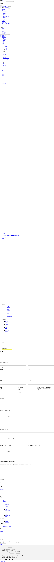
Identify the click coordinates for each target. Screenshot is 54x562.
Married (20, 389)
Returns (3, 75)
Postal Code (29, 380)
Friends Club (5, 252)
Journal (4, 20)
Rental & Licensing (7, 510)
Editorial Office (7, 511)
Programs (6, 321)
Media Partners (5, 251)
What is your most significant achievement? (6, 422)
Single (20, 388)
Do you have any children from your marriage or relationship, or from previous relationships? (44, 388)
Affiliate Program (5, 19)
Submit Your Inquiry (6, 53)
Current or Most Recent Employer (5, 416)
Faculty (6, 505)
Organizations (8, 310)
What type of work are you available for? (3, 451)
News (2, 339)
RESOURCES (4, 22)
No (38, 390)
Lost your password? (3, 6)
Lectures (8, 245)
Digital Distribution (6, 58)
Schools (6, 320)
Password (1, 3)
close (2, 0)
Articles (8, 314)
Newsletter (4, 525)
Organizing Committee (6, 275)
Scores (8, 313)
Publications (5, 17)
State (1, 380)
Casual (8, 452)
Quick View (4, 233)
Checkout (1, 531)
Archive (6, 516)
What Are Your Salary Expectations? (5, 445)
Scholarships (6, 322)
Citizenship (1, 369)
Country (29, 383)
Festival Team (5, 274)
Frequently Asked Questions (7, 526)
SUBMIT (2, 486)
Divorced (20, 390)
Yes (38, 389)
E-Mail (1, 373)
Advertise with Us (5, 283)
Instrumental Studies (9, 316)
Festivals (8, 309)
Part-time (8, 451)
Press (4, 12)
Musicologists (8, 307)
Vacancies (4, 39)
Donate (4, 284)
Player (4, 63)
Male (1, 388)
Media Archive (9, 317)
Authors (6, 48)
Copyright (4, 54)
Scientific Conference (9, 247)
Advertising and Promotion (7, 59)
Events (6, 514)
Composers (8, 305)
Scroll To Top (2, 544)
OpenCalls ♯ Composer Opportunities (7, 349)
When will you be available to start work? (34, 445)
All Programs (7, 504)
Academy (3, 43)
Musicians (8, 306)
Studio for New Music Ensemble (6, 23)
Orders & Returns (2, 532)
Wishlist (1, 35)
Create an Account (7, 7)
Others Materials (5, 65)
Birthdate (29, 369)
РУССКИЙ (3, 9)
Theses (8, 315)
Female (2, 389)
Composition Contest (6, 242)
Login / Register (4, 25)
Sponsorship (5, 282)
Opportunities (7, 522)
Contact (4, 14)
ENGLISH (4, 35)
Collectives (8, 308)
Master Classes (9, 246)
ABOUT (3, 10)
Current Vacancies (5, 273)
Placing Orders (4, 73)
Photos (4, 64)
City (0, 383)
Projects (4, 38)
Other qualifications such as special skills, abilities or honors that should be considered (13, 431)
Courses (6, 323)
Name (1, 364)
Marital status (20, 387)
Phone (28, 373)
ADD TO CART (12, 549)
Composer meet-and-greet (6, 241)
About (6, 46)
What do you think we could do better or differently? (8, 454)
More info (3, 561)
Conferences (6, 324)
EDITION (3, 15)
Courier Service (4, 79)
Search (9, 8)
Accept (1, 561)
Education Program (7, 515)
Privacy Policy (2, 489)
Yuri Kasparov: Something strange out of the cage (11, 235)
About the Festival (5, 272)
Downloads (4, 279)
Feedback (3, 69)
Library (6, 520)
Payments (3, 74)
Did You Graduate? (2, 402)
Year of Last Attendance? (31, 402)
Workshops (6, 331)
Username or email (3, 1)
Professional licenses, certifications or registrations (8, 438)
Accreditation (5, 278)
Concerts (4, 240)
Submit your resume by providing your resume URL (8, 461)
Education (6, 521)
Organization (5, 11)
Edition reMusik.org (6, 16)
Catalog (9, 47)
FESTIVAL (3, 21)
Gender (1, 387)
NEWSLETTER (4, 37)
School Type (2, 398)
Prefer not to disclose (4, 390)
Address (1, 377)
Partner (20, 392)
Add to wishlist (5, 232)
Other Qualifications (3, 406)
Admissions (6, 506)
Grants (6, 328)
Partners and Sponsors (6, 250)
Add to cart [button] (4, 237)
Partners (4, 13)
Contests (6, 327)
